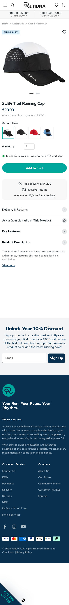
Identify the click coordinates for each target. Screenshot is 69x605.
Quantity (8, 146)
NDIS (5, 502)
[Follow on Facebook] (4, 526)
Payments (8, 483)
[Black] (21, 133)
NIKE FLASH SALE (50, 14)
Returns (7, 496)
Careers (42, 496)
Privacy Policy (24, 552)
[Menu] (5, 5)
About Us (43, 471)
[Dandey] (48, 133)
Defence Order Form (14, 508)
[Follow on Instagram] (14, 526)
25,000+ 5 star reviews (42, 195)
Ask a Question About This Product (26, 220)
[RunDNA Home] (35, 5)
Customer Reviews (49, 489)
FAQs (5, 477)
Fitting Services (11, 514)
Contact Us (8, 471)
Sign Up (56, 358)
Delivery (7, 489)
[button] (11, 594)
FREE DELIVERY (19, 14)
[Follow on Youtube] (23, 526)
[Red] (34, 133)
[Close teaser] (23, 600)
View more (8, 265)
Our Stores (44, 477)
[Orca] (8, 133)
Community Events (49, 483)
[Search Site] (12, 5)
